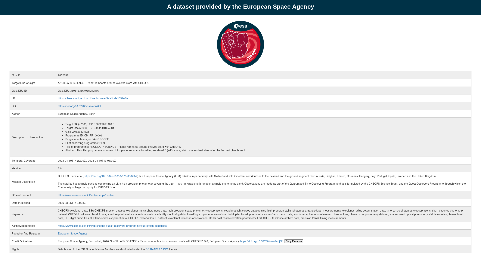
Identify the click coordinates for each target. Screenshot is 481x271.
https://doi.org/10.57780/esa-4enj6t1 (79, 106)
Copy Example (294, 241)
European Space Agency (72, 233)
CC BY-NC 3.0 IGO (157, 249)
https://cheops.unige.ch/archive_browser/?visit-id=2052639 (93, 98)
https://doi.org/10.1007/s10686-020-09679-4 (111, 176)
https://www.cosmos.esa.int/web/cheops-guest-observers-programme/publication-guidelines (112, 226)
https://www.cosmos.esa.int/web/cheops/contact (86, 195)
